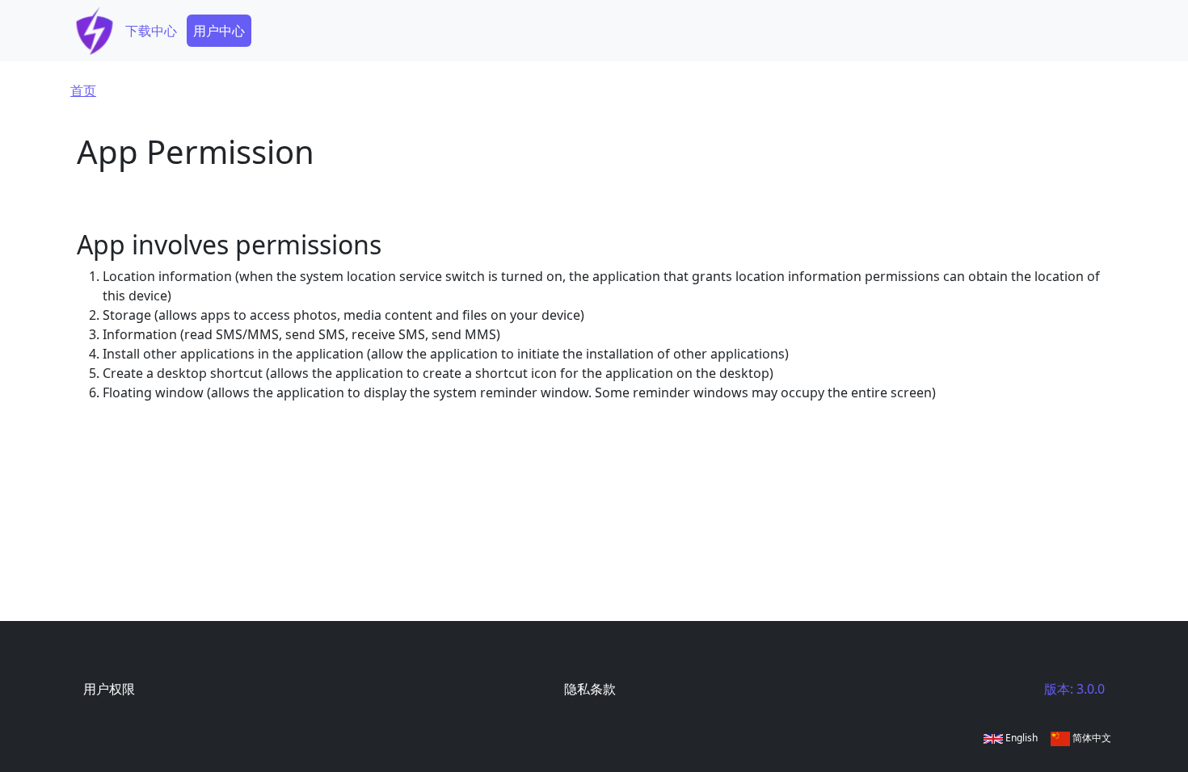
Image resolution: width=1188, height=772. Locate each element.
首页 (83, 90)
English (1020, 738)
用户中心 (219, 31)
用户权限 (109, 689)
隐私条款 (590, 689)
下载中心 (151, 31)
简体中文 (1090, 738)
